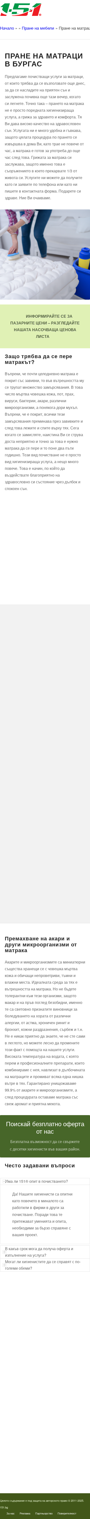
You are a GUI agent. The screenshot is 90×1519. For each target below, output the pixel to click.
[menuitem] (10, 1513)
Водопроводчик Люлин (28, 1407)
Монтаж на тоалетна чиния (31, 1334)
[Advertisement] (45, 540)
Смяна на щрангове (26, 1326)
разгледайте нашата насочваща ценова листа (47, 329)
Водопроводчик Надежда (30, 1431)
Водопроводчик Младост (30, 1423)
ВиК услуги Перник (26, 1349)
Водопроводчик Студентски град (36, 1454)
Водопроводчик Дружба (29, 1400)
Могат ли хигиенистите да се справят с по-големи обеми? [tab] (43, 1265)
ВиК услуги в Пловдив (28, 1357)
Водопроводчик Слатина (30, 1446)
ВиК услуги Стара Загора (30, 1365)
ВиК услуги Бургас (26, 1341)
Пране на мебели (38, 28)
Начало (7, 28)
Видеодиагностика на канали (33, 1310)
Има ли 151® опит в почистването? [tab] (36, 1181)
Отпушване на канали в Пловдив (36, 1470)
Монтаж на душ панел (28, 1318)
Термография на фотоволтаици (35, 1462)
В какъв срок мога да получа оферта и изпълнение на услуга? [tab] (39, 1252)
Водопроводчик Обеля (28, 1415)
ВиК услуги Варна (25, 1373)
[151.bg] (36, 9)
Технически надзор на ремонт (33, 1302)
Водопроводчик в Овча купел (33, 1439)
